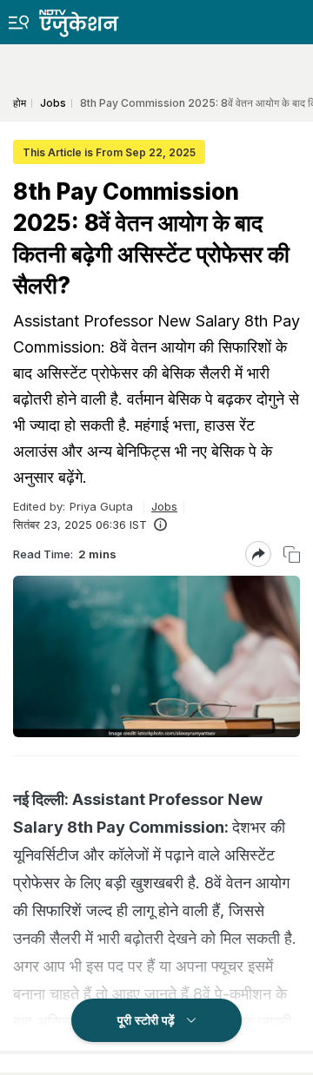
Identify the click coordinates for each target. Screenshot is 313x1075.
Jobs (164, 506)
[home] (91, 18)
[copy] (291, 554)
